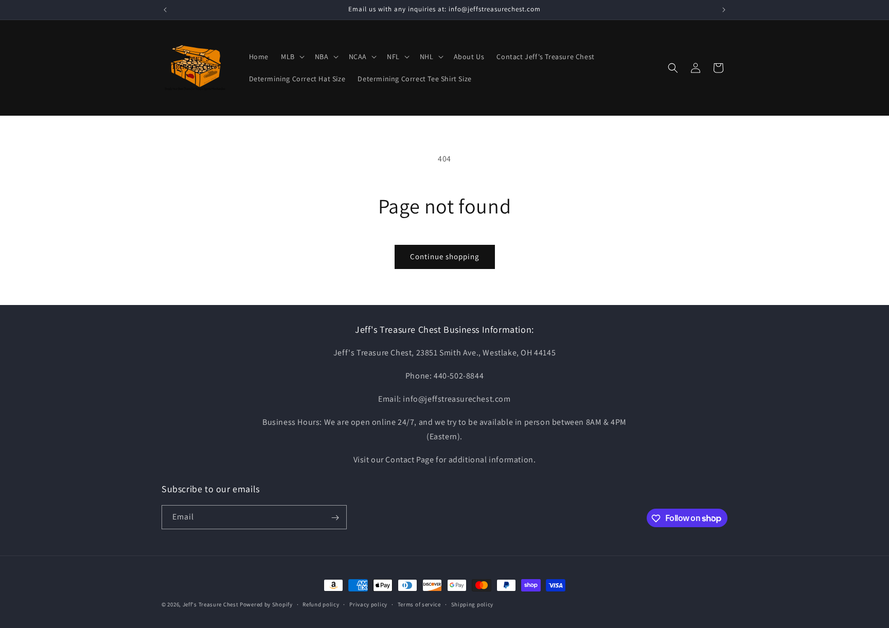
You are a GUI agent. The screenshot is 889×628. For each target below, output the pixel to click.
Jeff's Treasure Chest (211, 604)
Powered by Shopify (266, 604)
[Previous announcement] (165, 10)
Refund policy (321, 603)
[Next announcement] (724, 10)
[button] (292, 56)
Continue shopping (444, 256)
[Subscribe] (335, 518)
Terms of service (419, 603)
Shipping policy (472, 603)
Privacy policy (368, 603)
